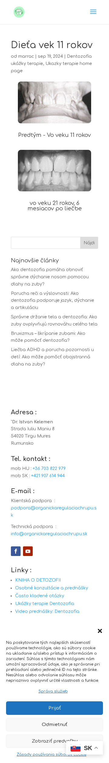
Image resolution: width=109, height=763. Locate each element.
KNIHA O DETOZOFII (38, 580)
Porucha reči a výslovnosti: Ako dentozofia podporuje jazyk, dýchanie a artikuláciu (52, 300)
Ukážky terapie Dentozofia (44, 603)
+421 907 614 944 (48, 476)
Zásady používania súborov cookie (51, 754)
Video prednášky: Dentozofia (47, 611)
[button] (100, 631)
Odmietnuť (54, 724)
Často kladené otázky (39, 596)
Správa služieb (53, 691)
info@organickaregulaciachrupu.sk (49, 534)
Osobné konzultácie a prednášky (51, 588)
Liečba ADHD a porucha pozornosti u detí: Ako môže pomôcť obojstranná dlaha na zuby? (52, 357)
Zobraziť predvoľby (55, 741)
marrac (26, 56)
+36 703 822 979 (49, 468)
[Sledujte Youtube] (28, 551)
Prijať (54, 708)
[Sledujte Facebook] (16, 551)
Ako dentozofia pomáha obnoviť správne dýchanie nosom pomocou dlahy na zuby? (50, 276)
